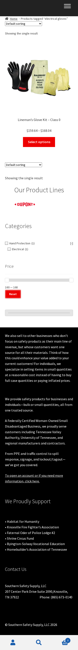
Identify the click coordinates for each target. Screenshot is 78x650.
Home (14, 19)
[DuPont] (22, 204)
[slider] (7, 280)
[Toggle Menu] (67, 6)
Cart (60, 639)
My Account (13, 642)
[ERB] (56, 202)
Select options (39, 142)
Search (39, 642)
